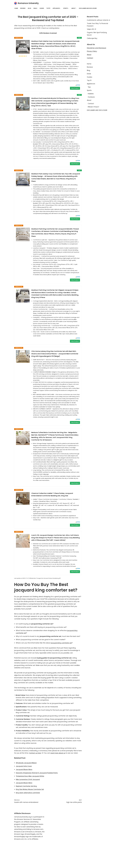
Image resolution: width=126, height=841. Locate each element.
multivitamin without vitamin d (98, 20)
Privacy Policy (92, 51)
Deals (35, 8)
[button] (60, 8)
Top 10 (48, 8)
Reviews (22, 8)
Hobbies (91, 94)
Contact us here (35, 753)
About (89, 55)
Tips (89, 87)
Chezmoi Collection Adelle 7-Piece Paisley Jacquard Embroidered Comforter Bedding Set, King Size (52, 494)
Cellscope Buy (92, 38)
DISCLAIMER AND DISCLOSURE (88, 8)
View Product (75, 88)
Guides (42, 8)
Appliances (91, 84)
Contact (90, 58)
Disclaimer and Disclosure (96, 48)
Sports (89, 90)
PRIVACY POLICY (93, 107)
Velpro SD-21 (91, 29)
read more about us (57, 753)
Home (16, 8)
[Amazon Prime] (77, 85)
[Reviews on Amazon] (23, 56)
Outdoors (91, 97)
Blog (29, 8)
